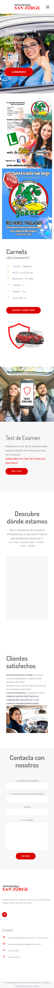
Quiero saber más (23, 310)
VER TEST (16, 471)
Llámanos (19, 72)
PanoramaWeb (32, 986)
